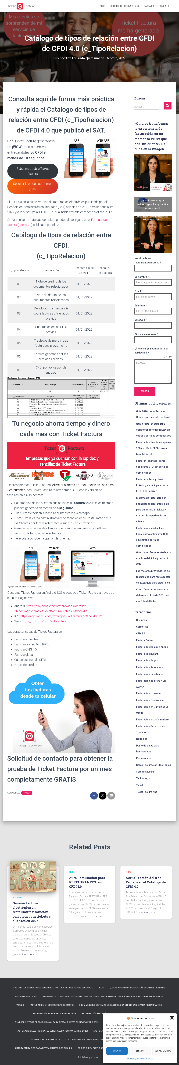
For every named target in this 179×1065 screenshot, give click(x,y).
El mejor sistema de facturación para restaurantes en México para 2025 (57, 1022)
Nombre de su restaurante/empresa (147, 260)
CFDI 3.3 (140, 633)
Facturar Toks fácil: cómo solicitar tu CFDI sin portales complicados (152, 466)
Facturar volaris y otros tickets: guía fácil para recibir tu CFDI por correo (153, 485)
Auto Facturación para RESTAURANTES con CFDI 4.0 (87, 882)
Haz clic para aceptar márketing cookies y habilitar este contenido (153, 204)
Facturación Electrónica (150, 700)
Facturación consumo (149, 693)
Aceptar (117, 1051)
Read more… (28, 954)
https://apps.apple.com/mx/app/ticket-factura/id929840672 (61, 616)
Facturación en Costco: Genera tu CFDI (52, 1005)
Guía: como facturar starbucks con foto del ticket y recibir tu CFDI (153, 558)
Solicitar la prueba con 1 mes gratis (32, 186)
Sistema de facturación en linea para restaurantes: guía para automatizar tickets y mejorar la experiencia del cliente (152, 509)
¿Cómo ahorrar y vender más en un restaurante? (138, 988)
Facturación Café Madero (150, 674)
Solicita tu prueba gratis (124, 6)
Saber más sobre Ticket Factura (33, 171)
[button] (172, 1018)
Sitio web (140, 320)
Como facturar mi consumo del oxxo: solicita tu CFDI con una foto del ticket (152, 595)
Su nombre (141, 277)
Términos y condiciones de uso (140, 1058)
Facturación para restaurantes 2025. (54, 1013)
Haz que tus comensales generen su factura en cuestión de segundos (53, 988)
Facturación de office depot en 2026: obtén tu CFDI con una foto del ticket (153, 448)
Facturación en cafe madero (152, 719)
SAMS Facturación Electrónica (153, 765)
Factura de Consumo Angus (152, 647)
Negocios (142, 738)
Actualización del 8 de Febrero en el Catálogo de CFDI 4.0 (146, 882)
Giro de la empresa (146, 334)
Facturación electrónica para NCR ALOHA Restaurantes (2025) (52, 1031)
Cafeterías (142, 626)
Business (141, 620)
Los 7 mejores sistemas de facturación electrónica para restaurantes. (121, 1005)
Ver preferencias (163, 1051)
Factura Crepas (145, 640)
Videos (20, 1005)
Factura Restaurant (147, 653)
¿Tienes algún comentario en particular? (151, 350)
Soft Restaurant (145, 771)
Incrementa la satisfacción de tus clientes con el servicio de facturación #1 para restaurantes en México (104, 996)
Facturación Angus (147, 660)
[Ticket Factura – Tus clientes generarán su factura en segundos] (21, 6)
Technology (143, 778)
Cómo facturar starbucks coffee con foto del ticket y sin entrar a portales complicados (153, 430)
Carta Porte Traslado (156, 6)
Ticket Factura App (146, 792)
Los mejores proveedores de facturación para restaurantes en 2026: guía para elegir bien (153, 577)
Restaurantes (143, 758)
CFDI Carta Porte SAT (25, 996)
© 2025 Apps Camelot (89, 1057)
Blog (102, 6)
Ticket (27, 793)
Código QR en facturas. (91, 1048)
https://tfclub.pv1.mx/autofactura (44, 621)
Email (138, 291)
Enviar (145, 391)
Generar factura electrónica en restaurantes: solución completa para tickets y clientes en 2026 (32, 912)
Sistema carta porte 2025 (45, 1039)
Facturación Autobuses (149, 667)
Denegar (140, 1051)
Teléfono (140, 305)
